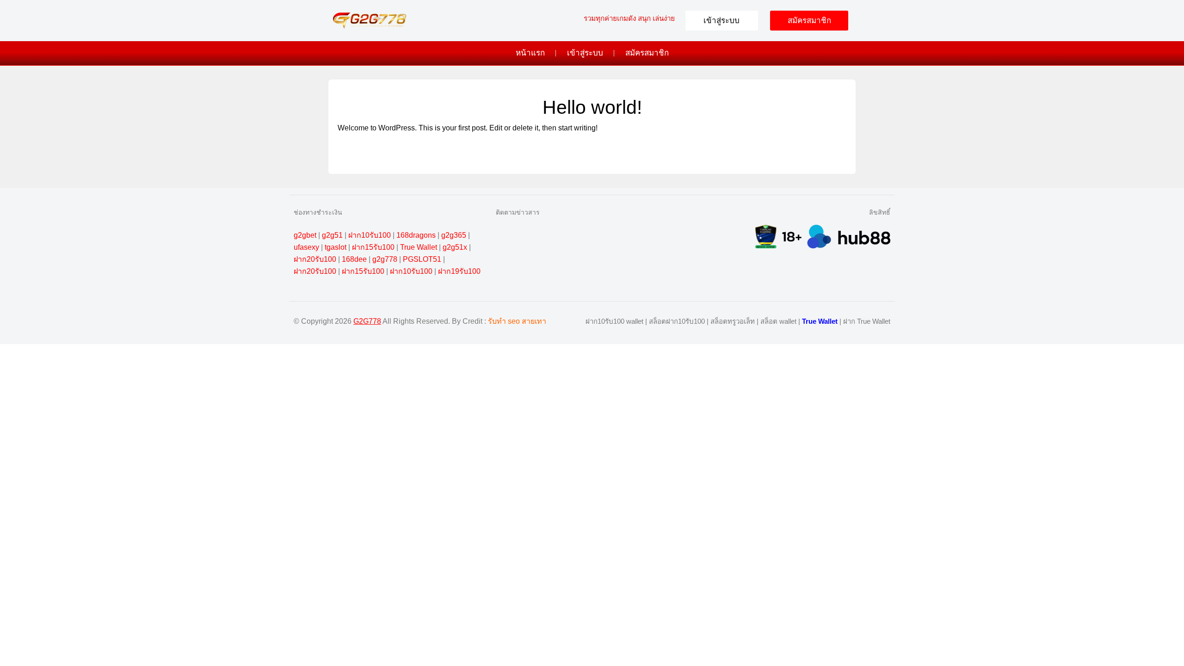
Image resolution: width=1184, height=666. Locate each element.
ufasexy (306, 247)
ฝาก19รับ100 (459, 271)
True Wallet (418, 247)
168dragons (416, 235)
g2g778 (384, 259)
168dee (354, 259)
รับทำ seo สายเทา (517, 321)
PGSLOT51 (422, 259)
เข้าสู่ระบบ (585, 53)
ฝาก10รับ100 (369, 235)
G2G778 (367, 321)
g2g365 (453, 235)
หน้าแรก (530, 53)
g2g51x (455, 247)
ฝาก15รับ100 (373, 247)
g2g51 (332, 235)
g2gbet (305, 235)
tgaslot (335, 247)
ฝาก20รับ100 (315, 259)
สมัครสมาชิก (647, 53)
